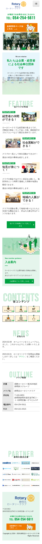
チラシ (22, 357)
